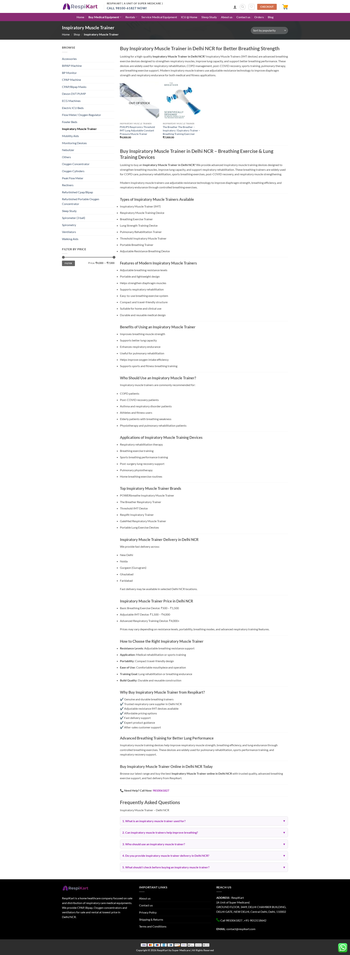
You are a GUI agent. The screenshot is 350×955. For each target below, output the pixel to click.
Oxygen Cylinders (73, 171)
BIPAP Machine (72, 65)
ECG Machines (71, 100)
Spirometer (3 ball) (73, 218)
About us (226, 17)
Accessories (69, 58)
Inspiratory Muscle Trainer (79, 129)
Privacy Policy (148, 912)
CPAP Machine (71, 79)
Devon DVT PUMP (74, 93)
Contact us (243, 17)
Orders (259, 17)
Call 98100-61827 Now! (127, 8)
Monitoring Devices (74, 143)
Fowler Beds (69, 122)
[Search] (243, 7)
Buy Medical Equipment (103, 17)
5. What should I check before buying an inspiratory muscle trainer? (165, 867)
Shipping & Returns (151, 919)
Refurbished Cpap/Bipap (77, 192)
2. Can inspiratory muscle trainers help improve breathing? (160, 832)
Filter (68, 263)
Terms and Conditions (152, 926)
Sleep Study (209, 17)
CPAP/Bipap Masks (74, 86)
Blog (270, 17)
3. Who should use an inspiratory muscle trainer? (153, 844)
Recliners (67, 185)
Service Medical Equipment (159, 17)
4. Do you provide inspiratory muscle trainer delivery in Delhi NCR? (165, 855)
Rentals (130, 17)
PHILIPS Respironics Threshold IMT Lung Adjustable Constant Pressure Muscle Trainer (137, 130)
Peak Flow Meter (72, 178)
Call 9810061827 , (232, 920)
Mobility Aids (70, 136)
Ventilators (69, 232)
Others (66, 157)
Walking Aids (70, 239)
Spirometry (69, 225)
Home (80, 17)
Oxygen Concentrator (76, 164)
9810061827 (161, 790)
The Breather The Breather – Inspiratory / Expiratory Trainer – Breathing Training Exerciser (181, 130)
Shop (77, 34)
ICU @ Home (189, 17)
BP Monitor (69, 72)
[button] (235, 7)
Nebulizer (68, 150)
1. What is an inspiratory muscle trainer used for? (154, 821)
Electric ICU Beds (73, 108)
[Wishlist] (251, 7)
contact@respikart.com (240, 929)
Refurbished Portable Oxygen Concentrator (80, 201)
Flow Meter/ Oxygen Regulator (81, 114)
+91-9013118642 (255, 920)
